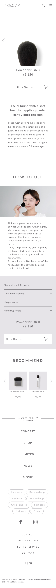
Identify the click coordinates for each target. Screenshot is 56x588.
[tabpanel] (18, 385)
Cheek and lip (19, 505)
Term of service (28, 547)
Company (28, 553)
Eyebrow (17, 498)
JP (25, 563)
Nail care (21, 511)
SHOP (28, 443)
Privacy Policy (28, 541)
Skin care (39, 505)
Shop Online (24, 87)
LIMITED (28, 454)
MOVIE (28, 477)
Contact (28, 535)
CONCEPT (28, 431)
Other (36, 511)
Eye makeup (37, 498)
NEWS (28, 466)
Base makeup (37, 492)
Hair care (16, 492)
